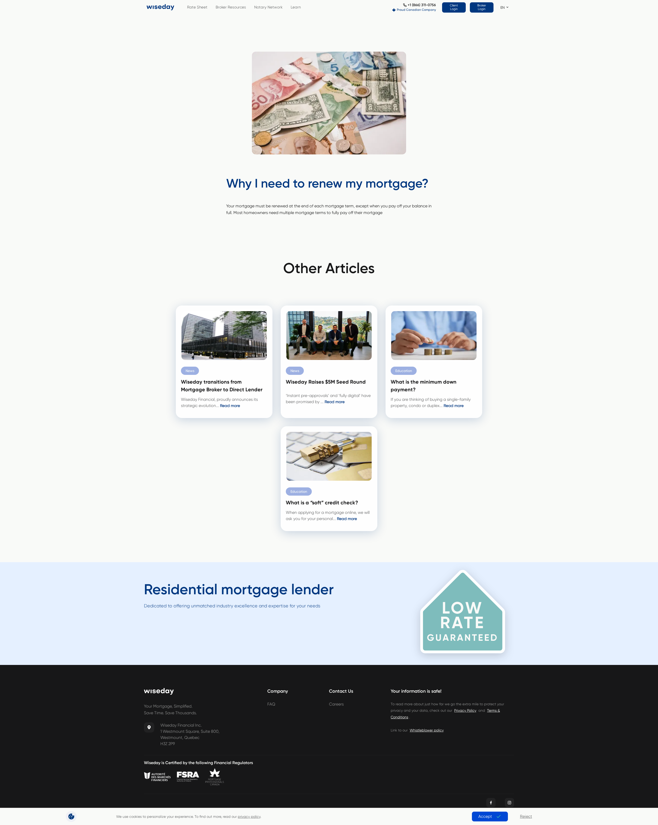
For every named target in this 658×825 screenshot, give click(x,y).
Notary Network (268, 7)
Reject (526, 816)
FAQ (271, 704)
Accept (485, 816)
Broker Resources (231, 7)
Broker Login (481, 7)
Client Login (454, 7)
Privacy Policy (465, 710)
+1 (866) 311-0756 (422, 5)
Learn (296, 7)
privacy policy (249, 816)
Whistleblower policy (427, 730)
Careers (336, 704)
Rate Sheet (197, 7)
